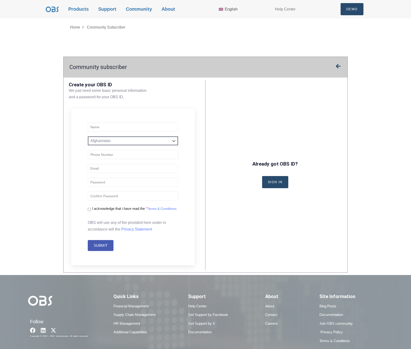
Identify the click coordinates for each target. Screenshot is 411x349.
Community (139, 9)
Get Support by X (201, 323)
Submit (101, 245)
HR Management (126, 323)
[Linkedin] (43, 330)
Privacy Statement (136, 229)
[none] (232, 9)
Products (78, 9)
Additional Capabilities (130, 332)
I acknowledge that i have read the (119, 208)
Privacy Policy (331, 332)
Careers (271, 323)
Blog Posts (327, 306)
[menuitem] (232, 9)
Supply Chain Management (134, 315)
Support (107, 9)
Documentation (200, 332)
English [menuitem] (231, 9)
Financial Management (131, 306)
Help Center (285, 9)
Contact (271, 315)
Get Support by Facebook (208, 315)
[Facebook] (32, 330)
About (168, 9)
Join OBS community (336, 323)
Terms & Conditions (161, 209)
